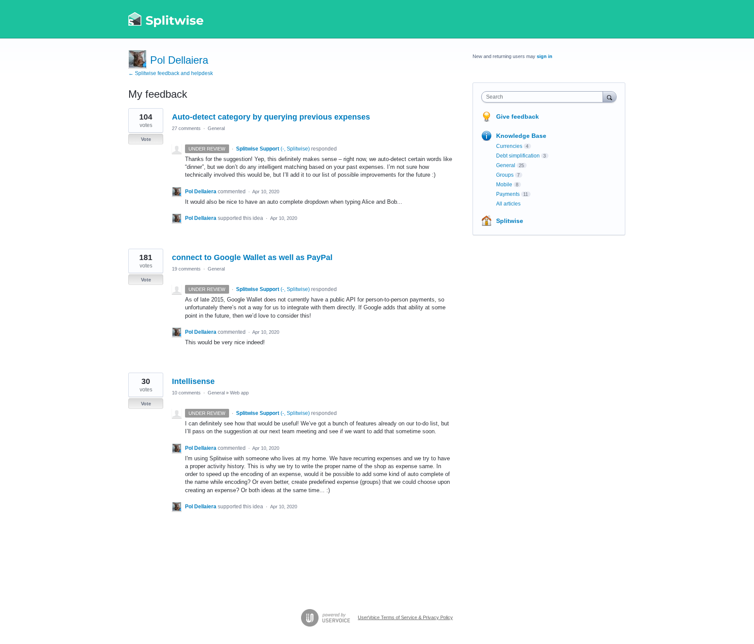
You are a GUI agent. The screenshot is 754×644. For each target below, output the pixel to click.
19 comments (186, 268)
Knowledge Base (521, 135)
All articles (508, 204)
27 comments (186, 128)
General (216, 128)
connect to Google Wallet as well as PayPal (252, 257)
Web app (239, 392)
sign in (544, 56)
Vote (146, 139)
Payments (508, 194)
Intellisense (193, 381)
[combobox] (544, 97)
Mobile (504, 185)
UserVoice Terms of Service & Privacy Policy (405, 617)
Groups (505, 175)
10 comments (186, 392)
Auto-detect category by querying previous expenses (271, 117)
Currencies (509, 146)
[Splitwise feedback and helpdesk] (166, 19)
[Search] (610, 96)
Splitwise (509, 220)
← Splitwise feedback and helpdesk (170, 73)
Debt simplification (518, 156)
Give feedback (517, 116)
